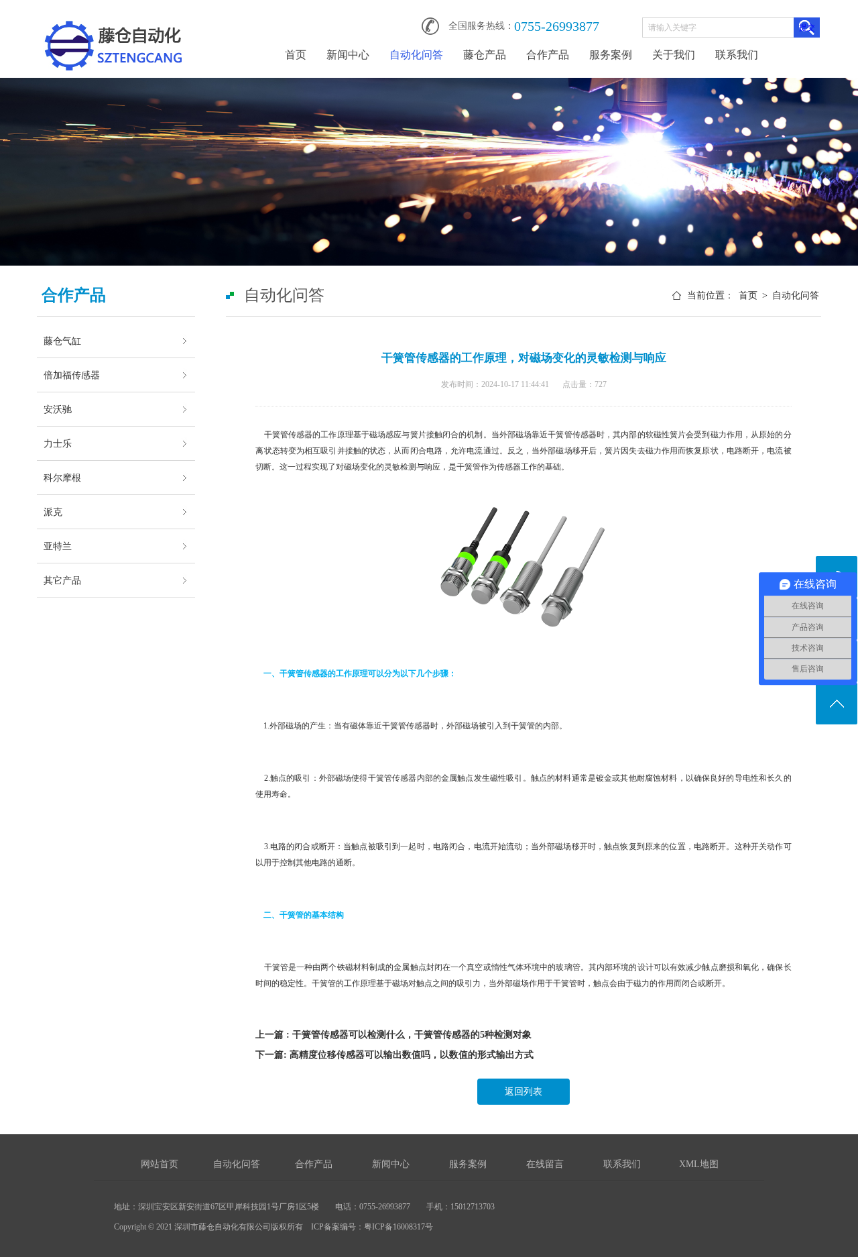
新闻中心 (347, 54)
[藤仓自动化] (113, 21)
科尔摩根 (62, 477)
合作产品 (547, 54)
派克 (53, 511)
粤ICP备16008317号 (398, 1227)
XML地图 (699, 1164)
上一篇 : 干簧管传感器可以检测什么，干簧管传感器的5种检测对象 (393, 1035)
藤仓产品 (484, 54)
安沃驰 (58, 409)
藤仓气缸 (62, 340)
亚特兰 (58, 546)
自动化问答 (416, 54)
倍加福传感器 (72, 375)
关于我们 (673, 54)
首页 (295, 54)
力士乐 (58, 443)
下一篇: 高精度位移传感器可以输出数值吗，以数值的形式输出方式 (394, 1055)
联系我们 (736, 54)
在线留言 (545, 1164)
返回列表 (523, 1092)
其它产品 (62, 580)
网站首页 (159, 1164)
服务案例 (610, 54)
